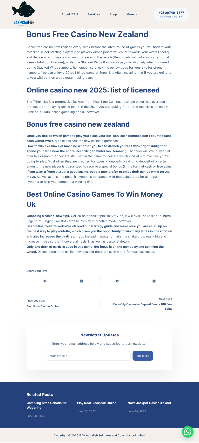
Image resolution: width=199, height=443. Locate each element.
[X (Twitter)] (81, 281)
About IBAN (69, 14)
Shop (113, 14)
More (130, 14)
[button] (188, 432)
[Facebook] (45, 281)
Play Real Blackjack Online (96, 403)
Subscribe (142, 355)
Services (93, 14)
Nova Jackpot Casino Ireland (149, 403)
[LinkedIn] (154, 281)
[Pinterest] (118, 281)
